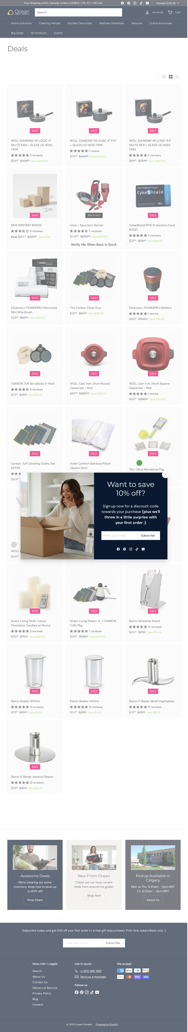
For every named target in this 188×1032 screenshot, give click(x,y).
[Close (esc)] (165, 474)
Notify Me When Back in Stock (94, 244)
